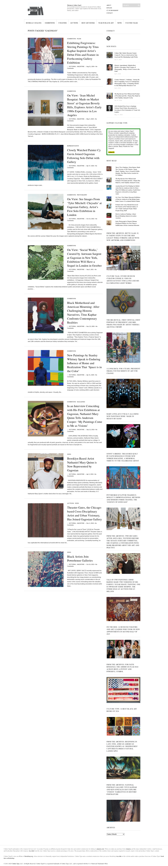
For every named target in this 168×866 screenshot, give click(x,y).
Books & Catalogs (33, 23)
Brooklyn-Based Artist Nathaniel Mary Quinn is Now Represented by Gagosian (82, 464)
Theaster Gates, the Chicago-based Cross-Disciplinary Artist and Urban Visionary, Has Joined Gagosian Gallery (84, 513)
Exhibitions (50, 23)
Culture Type (15, 864)
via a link (31, 851)
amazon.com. (101, 849)
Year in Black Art (106, 23)
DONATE (111, 152)
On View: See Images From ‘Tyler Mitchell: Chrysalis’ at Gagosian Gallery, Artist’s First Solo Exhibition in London (84, 207)
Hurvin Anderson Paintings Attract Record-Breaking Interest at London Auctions (125, 216)
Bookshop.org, (29, 856)
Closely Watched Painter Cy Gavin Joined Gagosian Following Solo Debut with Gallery (84, 156)
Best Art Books (88, 23)
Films (79, 39)
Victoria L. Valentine (76, 66)
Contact (110, 13)
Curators (62, 23)
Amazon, (128, 849)
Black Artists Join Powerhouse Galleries (80, 558)
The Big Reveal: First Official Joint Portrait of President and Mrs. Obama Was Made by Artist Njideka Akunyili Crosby (127, 180)
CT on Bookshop (112, 10)
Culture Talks (131, 23)
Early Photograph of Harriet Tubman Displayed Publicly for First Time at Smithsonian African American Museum (127, 223)
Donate (109, 8)
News (119, 23)
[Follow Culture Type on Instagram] (108, 40)
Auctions (74, 23)
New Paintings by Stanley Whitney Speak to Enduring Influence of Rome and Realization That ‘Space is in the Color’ (84, 363)
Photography (82, 195)
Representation (73, 146)
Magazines (81, 402)
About (109, 5)
